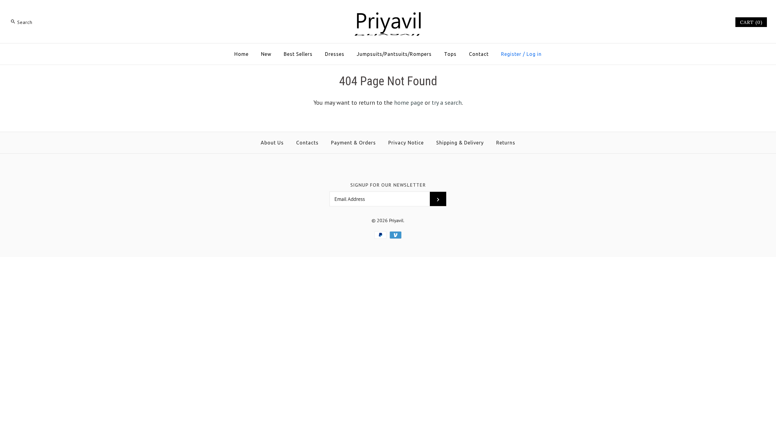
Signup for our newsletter (388, 185)
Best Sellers (298, 54)
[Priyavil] (388, 11)
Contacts (307, 142)
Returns (505, 142)
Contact (479, 54)
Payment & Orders (353, 142)
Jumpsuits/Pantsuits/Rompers (394, 54)
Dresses (334, 54)
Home (241, 54)
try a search (447, 103)
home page (408, 103)
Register (511, 54)
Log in (534, 54)
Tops (450, 54)
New (266, 54)
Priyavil (396, 220)
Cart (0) (751, 22)
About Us (272, 142)
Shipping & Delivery (460, 142)
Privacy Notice (406, 142)
